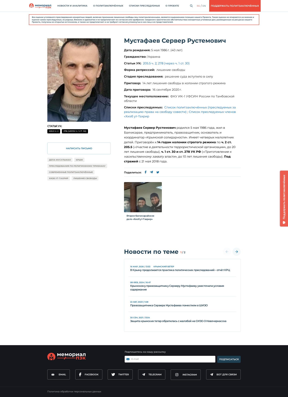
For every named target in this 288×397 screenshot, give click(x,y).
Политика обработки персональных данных (74, 391)
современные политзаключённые (71, 172)
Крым (79, 160)
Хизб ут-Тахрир (58, 178)
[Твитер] (157, 172)
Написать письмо (79, 148)
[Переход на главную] (40, 5)
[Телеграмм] (151, 172)
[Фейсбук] (145, 172)
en (204, 6)
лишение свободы (85, 178)
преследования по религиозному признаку (77, 166)
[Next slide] (236, 252)
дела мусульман (60, 160)
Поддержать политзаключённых (235, 5)
